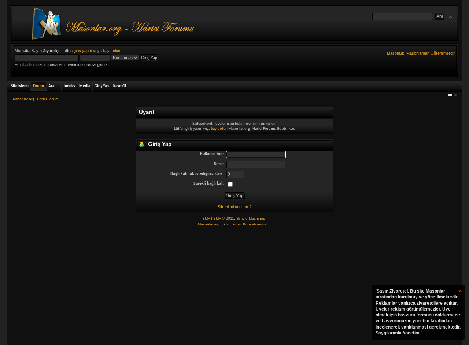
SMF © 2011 (223, 218)
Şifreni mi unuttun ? (234, 207)
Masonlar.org (208, 224)
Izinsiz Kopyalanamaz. (250, 224)
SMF (206, 218)
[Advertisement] (234, 286)
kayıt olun (111, 50)
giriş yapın (83, 50)
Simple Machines (250, 218)
